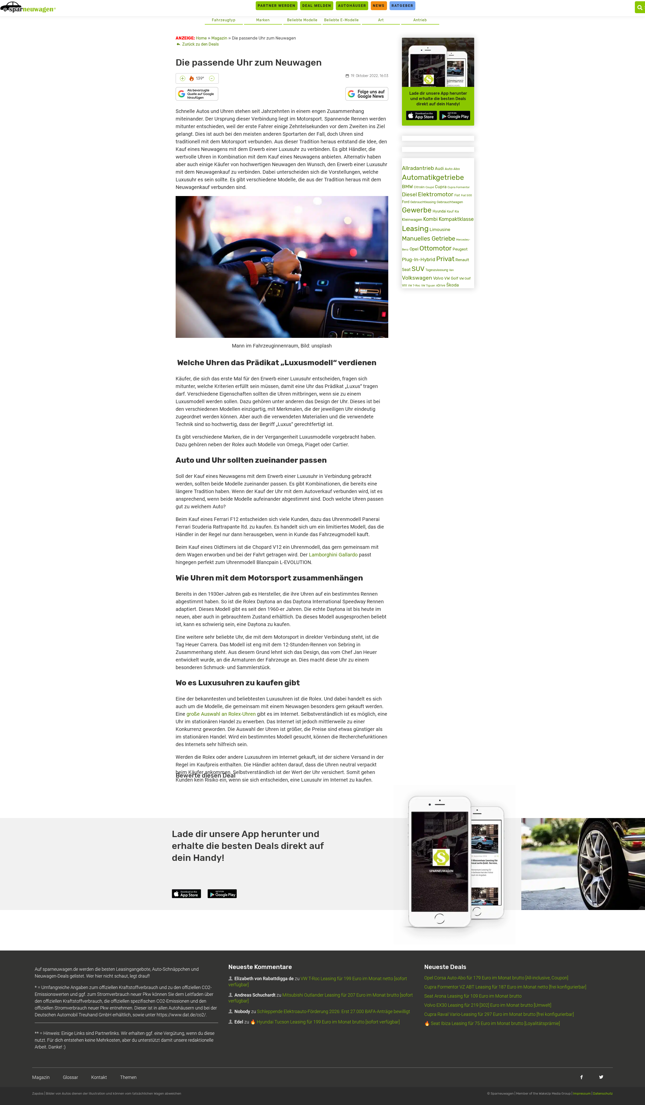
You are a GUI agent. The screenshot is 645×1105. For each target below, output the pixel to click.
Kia (457, 211)
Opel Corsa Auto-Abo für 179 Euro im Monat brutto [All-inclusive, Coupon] (496, 977)
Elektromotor (435, 194)
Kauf (450, 211)
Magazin (41, 1077)
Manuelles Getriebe (428, 238)
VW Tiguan (428, 285)
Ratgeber (402, 6)
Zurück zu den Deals (200, 44)
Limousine (440, 229)
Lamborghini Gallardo (333, 555)
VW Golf (451, 278)
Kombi (430, 219)
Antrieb (420, 20)
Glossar (70, 1077)
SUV (418, 269)
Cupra (441, 186)
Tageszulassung (437, 270)
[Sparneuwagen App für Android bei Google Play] (454, 115)
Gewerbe (417, 210)
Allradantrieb (418, 168)
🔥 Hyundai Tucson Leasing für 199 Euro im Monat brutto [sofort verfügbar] (325, 1021)
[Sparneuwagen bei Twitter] (601, 1077)
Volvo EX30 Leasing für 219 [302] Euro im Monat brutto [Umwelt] (487, 1005)
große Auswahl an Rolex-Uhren (221, 714)
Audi (439, 168)
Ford (405, 202)
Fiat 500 (466, 195)
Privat (445, 259)
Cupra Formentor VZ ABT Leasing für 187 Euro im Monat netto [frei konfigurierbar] (505, 987)
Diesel (409, 194)
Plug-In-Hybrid (418, 259)
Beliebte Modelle (302, 20)
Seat (406, 269)
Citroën (419, 187)
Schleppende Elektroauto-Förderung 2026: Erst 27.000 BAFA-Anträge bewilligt (333, 1011)
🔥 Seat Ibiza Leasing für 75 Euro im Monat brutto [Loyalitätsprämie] (492, 1023)
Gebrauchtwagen (450, 202)
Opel (414, 248)
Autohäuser (352, 6)
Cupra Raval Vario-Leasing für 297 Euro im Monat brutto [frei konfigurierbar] (499, 1014)
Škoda (452, 284)
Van (451, 270)
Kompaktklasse (456, 219)
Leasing (415, 228)
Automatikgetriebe (433, 177)
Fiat (457, 195)
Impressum (582, 1093)
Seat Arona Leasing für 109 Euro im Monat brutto (473, 996)
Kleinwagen (412, 219)
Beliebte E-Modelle (341, 20)
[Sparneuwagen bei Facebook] (581, 1077)
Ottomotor (435, 248)
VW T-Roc (414, 285)
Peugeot (460, 249)
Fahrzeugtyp (223, 20)
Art (381, 20)
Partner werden (277, 6)
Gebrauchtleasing (423, 202)
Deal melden (316, 6)
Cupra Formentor (459, 187)
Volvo (438, 278)
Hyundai (439, 211)
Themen (128, 1077)
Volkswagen (417, 278)
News (379, 6)
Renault (462, 260)
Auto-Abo (452, 169)
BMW (407, 186)
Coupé (430, 187)
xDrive (440, 285)
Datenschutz (603, 1093)
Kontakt (99, 1077)
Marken (263, 20)
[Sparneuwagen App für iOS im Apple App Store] (421, 115)
